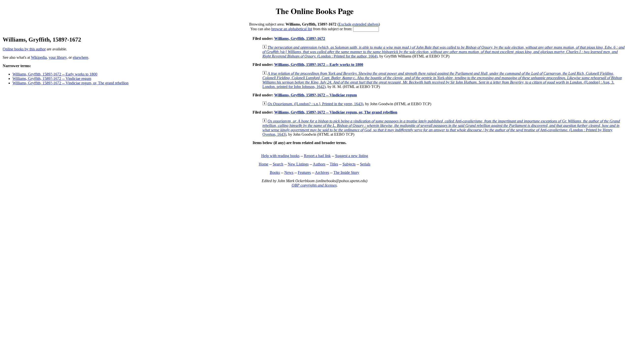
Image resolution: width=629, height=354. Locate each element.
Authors (319, 164)
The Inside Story (346, 172)
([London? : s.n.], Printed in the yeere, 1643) (315, 104)
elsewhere (80, 57)
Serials (365, 164)
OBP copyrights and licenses (314, 185)
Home (263, 164)
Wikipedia (39, 57)
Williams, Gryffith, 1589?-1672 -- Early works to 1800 (55, 74)
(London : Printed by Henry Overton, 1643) (441, 127)
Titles (334, 164)
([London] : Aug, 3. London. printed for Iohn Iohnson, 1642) (442, 80)
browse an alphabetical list (291, 29)
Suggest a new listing (351, 156)
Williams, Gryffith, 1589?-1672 (299, 38)
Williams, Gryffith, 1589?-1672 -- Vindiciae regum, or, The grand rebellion (71, 83)
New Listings (298, 164)
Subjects (349, 164)
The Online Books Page (315, 11)
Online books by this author (24, 49)
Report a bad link (317, 156)
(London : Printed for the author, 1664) (443, 51)
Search (278, 164)
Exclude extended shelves (359, 24)
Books (275, 172)
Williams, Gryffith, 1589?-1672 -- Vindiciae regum (52, 78)
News (288, 172)
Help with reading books (280, 156)
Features (304, 172)
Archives (322, 172)
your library (58, 57)
